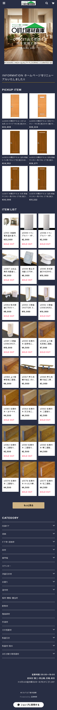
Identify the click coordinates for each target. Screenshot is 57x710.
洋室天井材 (7, 574)
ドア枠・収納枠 (8, 542)
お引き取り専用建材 (10, 654)
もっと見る (28, 505)
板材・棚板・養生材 (10, 598)
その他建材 (7, 630)
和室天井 (6, 638)
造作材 (5, 590)
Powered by (25, 697)
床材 (4, 550)
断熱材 (5, 606)
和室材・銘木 (7, 646)
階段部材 (6, 614)
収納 (4, 534)
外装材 (5, 622)
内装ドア (5, 526)
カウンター (6, 566)
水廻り (5, 582)
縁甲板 (5, 558)
